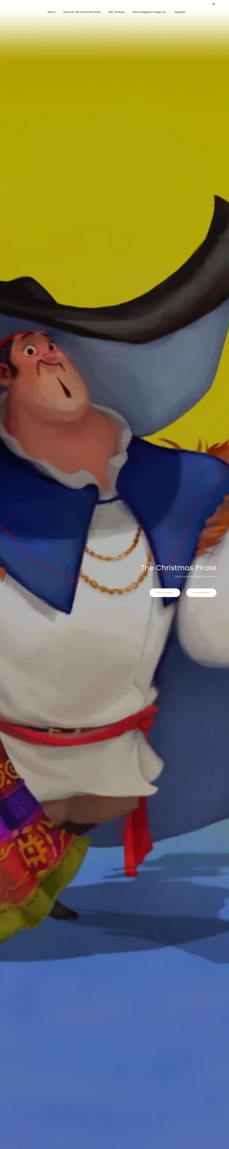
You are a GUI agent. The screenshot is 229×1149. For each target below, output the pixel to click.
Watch (52, 12)
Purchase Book (201, 592)
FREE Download (165, 592)
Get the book (116, 12)
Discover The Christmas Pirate (82, 12)
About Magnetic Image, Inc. (150, 12)
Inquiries (179, 12)
